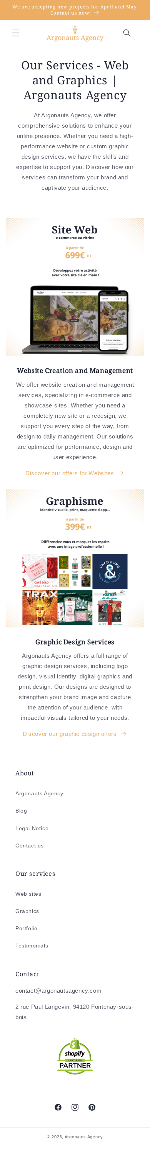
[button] (15, 33)
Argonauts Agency (39, 793)
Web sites (28, 894)
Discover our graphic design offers (70, 734)
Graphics (27, 911)
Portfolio (26, 928)
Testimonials (31, 945)
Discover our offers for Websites (69, 473)
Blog (21, 811)
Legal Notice (31, 828)
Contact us (29, 845)
